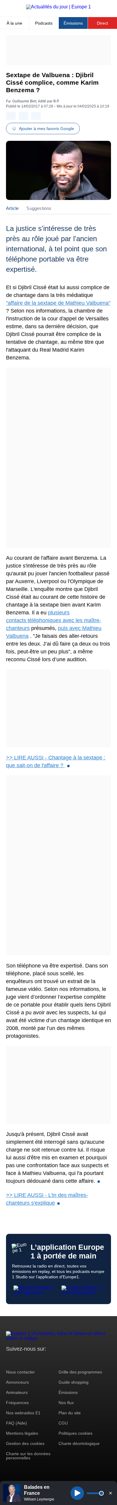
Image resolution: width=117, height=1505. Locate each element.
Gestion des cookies (25, 1443)
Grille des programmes (80, 1372)
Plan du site (69, 1412)
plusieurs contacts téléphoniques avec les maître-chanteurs (53, 620)
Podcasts (43, 23)
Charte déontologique (79, 1443)
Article (12, 208)
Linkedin (60, 1360)
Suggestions (38, 208)
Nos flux (66, 1402)
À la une (14, 23)
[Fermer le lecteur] (110, 1493)
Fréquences (17, 1402)
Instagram (20, 1360)
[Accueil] (58, 6)
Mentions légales (22, 1433)
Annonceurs (17, 1382)
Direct (102, 23)
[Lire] (77, 1493)
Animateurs (17, 1392)
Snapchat (50, 1360)
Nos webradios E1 (23, 1412)
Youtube (40, 1360)
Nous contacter (20, 1372)
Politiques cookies (75, 1433)
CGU (63, 1423)
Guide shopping (73, 1382)
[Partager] (11, 116)
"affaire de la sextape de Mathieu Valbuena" (58, 303)
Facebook (30, 1360)
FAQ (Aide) (16, 1423)
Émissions (73, 23)
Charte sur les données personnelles (28, 1455)
